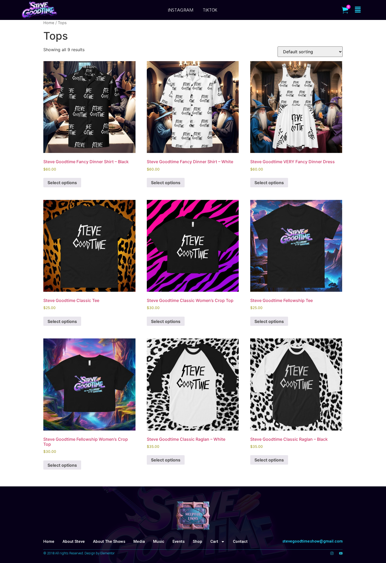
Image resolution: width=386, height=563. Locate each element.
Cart (214, 541)
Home (48, 541)
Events (179, 541)
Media (139, 541)
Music (158, 541)
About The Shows (109, 541)
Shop (197, 541)
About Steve (73, 541)
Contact (240, 541)
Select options (62, 182)
